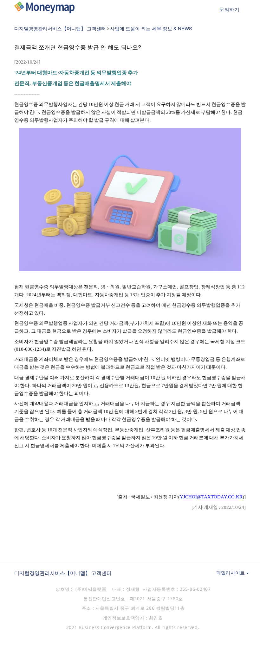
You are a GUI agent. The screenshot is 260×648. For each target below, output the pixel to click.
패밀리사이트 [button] (231, 573)
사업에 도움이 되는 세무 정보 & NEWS (151, 28)
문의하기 (229, 9)
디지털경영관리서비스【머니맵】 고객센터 (60, 28)
